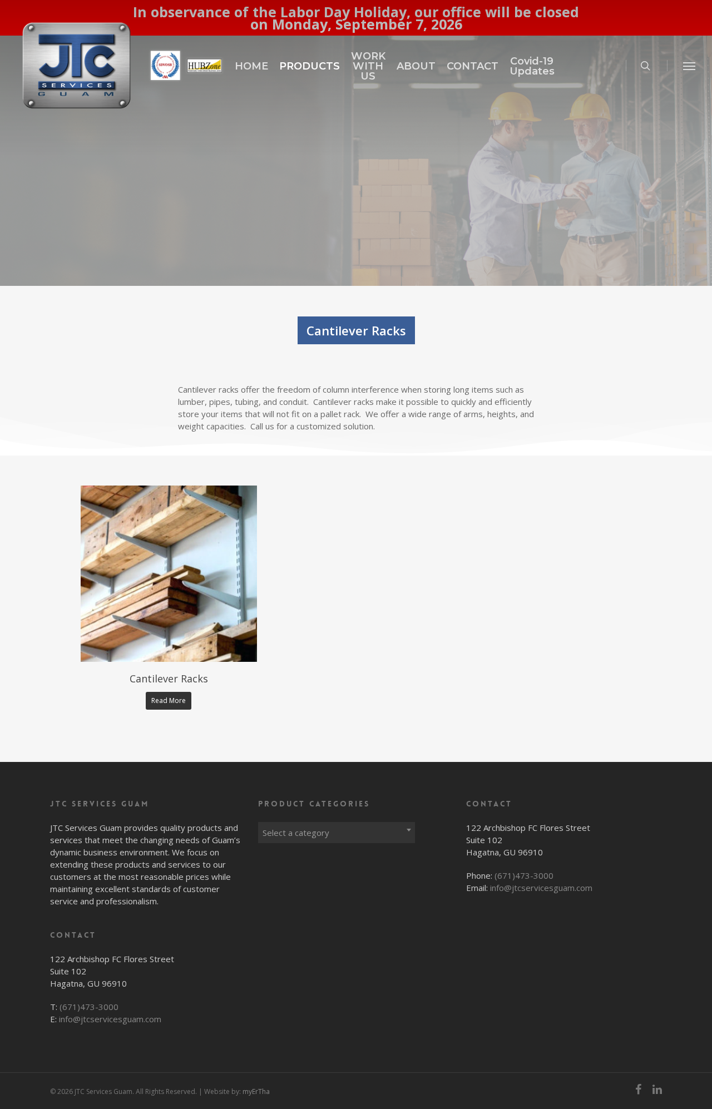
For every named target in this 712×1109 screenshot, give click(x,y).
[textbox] (336, 832)
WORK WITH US (368, 66)
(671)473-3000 (89, 1006)
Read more (168, 700)
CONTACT (472, 66)
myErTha (256, 1091)
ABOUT (416, 66)
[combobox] (336, 830)
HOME (251, 66)
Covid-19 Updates (532, 66)
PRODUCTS (309, 66)
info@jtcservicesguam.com (110, 1018)
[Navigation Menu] (690, 65)
